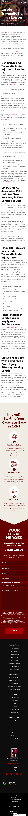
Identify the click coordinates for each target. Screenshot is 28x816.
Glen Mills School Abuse (14, 686)
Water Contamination (14, 680)
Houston (14, 721)
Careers (15, 706)
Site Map (15, 795)
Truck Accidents (14, 648)
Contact (15, 767)
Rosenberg (15, 733)
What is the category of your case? (13, 582)
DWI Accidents (15, 666)
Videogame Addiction (15, 677)
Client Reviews (15, 709)
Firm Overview (15, 697)
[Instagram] (14, 774)
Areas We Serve (14, 712)
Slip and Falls (14, 657)
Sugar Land (15, 730)
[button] (9, 783)
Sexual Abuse (14, 683)
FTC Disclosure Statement (15, 799)
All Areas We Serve (15, 739)
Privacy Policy (15, 801)
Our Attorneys (15, 700)
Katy (15, 727)
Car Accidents (15, 651)
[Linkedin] (11, 774)
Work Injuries (14, 660)
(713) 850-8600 (14, 52)
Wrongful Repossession (14, 669)
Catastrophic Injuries (14, 663)
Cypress (15, 724)
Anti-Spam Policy (15, 797)
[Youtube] (17, 774)
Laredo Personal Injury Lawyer (14, 20)
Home (3, 20)
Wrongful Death (15, 654)
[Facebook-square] (7, 774)
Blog (15, 770)
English (17, 814)
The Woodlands (15, 736)
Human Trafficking (15, 689)
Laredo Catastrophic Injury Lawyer (13, 21)
